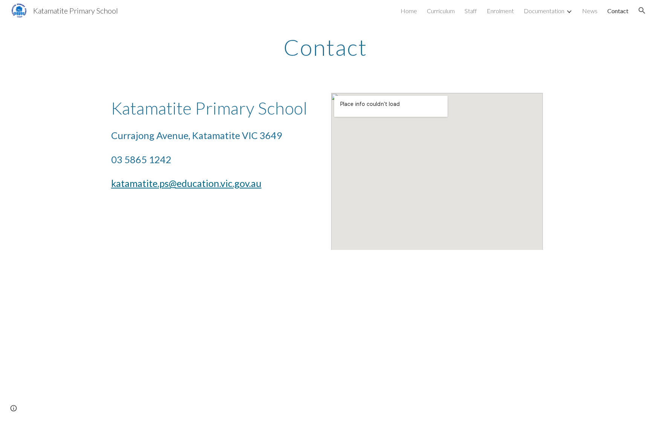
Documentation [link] (544, 10)
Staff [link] (471, 10)
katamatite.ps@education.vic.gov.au (186, 183)
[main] (325, 47)
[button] (642, 11)
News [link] (590, 10)
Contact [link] (617, 10)
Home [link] (408, 10)
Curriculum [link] (441, 10)
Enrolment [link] (500, 10)
